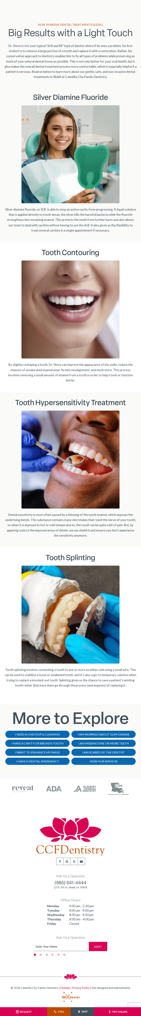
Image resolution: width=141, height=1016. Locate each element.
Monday (53, 906)
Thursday (54, 919)
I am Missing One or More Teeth (103, 743)
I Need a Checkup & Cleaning (37, 734)
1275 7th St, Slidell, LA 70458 (70, 887)
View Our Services (104, 761)
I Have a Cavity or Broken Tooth (37, 743)
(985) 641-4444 (70, 883)
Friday (51, 923)
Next (98, 946)
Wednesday (55, 914)
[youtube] (81, 861)
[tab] (35, 954)
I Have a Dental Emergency (37, 761)
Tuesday (53, 910)
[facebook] (60, 861)
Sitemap (65, 987)
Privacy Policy (81, 987)
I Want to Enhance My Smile (37, 752)
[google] (67, 861)
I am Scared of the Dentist (103, 752)
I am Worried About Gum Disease (103, 734)
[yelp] (74, 861)
